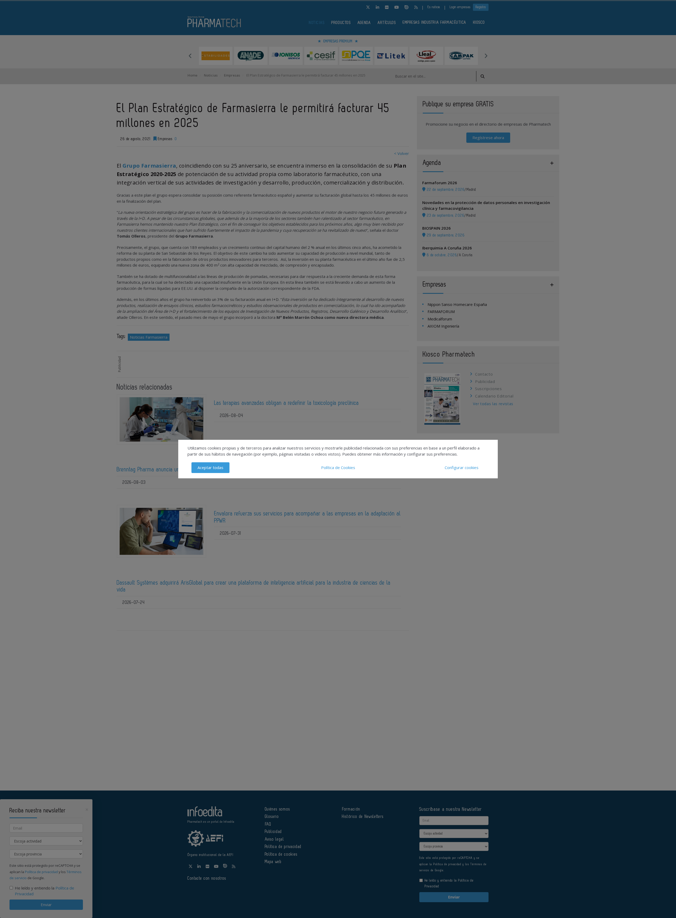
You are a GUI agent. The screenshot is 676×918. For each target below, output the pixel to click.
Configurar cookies (461, 467)
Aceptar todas (210, 467)
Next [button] (486, 55)
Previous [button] (190, 55)
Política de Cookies (338, 467)
